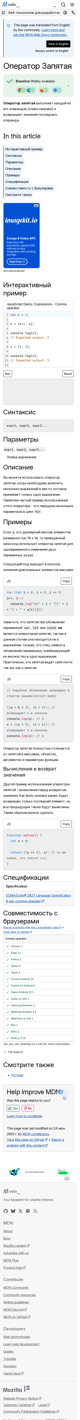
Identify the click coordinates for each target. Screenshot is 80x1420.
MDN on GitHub (15, 1317)
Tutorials (9, 1359)
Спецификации (17, 182)
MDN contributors (36, 1134)
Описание (13, 169)
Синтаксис (13, 156)
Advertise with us (16, 1253)
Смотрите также (18, 195)
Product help (12, 1268)
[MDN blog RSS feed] (35, 1211)
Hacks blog (11, 1373)
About (8, 1231)
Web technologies (16, 1337)
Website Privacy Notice (20, 1398)
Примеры (12, 175)
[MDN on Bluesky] (13, 1211)
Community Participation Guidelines (29, 1411)
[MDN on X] (20, 1211)
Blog (6, 1238)
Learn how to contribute (24, 1116)
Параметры (14, 162)
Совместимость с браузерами (29, 188)
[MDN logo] (11, 1191)
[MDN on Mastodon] (27, 1211)
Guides (8, 1351)
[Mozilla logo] (16, 1389)
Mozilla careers (14, 1246)
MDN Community (16, 1288)
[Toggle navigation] (72, 4)
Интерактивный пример (23, 149)
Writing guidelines (16, 1302)
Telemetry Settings (17, 1405)
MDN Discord (13, 1310)
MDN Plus (10, 1260)
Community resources (19, 1295)
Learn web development (21, 1344)
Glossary (10, 1366)
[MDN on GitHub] (5, 1211)
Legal (42, 1405)
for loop (17, 1075)
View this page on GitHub (25, 1140)
